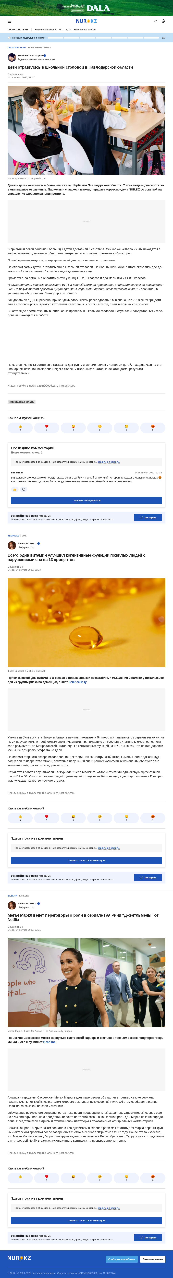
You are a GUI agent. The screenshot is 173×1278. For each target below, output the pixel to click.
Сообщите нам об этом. (60, 385)
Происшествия (18, 29)
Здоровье (13, 536)
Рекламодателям (153, 1259)
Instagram (150, 517)
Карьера (24, 896)
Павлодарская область (21, 401)
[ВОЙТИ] (163, 21)
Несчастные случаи (85, 29)
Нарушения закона (45, 29)
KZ (155, 21)
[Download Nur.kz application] (86, 8)
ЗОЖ (24, 536)
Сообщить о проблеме (121, 1259)
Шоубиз (12, 896)
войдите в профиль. (109, 461)
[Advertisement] (86, 221)
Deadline (49, 1042)
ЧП (61, 29)
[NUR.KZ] (86, 21)
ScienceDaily (77, 682)
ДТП (68, 29)
